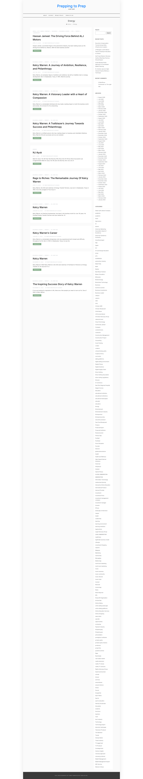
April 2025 (101, 125)
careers (97, 298)
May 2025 (100, 124)
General (97, 448)
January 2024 (102, 154)
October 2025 (102, 114)
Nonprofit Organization (101, 598)
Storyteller (98, 706)
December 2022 (102, 179)
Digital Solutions (99, 367)
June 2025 (101, 122)
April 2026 (101, 105)
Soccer (97, 690)
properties (98, 648)
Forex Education (99, 443)
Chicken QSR (98, 306)
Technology (98, 722)
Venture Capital (99, 751)
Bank (96, 266)
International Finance (100, 487)
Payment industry (100, 627)
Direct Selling (98, 372)
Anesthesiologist (99, 240)
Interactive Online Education (102, 485)
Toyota (97, 735)
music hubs (98, 579)
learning (97, 521)
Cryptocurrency (99, 353)
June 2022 (101, 190)
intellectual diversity (100, 482)
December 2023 (102, 156)
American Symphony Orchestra (100, 236)
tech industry (98, 719)
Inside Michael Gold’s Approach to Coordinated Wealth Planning (102, 64)
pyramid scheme (99, 650)
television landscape (100, 727)
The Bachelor (98, 732)
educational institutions (101, 396)
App (96, 242)
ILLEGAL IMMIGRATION (101, 474)
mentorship (98, 555)
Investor (97, 505)
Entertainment (99, 409)
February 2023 (102, 175)
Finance (97, 425)
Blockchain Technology (101, 282)
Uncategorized (99, 748)
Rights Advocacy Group (101, 669)
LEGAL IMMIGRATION (101, 534)
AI (95, 223)
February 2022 (102, 198)
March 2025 (101, 127)
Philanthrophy (99, 629)
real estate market (100, 658)
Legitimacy (98, 537)
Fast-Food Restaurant (101, 422)
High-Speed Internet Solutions (100, 460)
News (96, 590)
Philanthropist (99, 632)
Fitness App (98, 435)
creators (97, 348)
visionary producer (100, 756)
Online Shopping (99, 613)
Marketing (98, 553)
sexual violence (99, 685)
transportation (99, 738)
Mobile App (98, 561)
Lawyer (97, 513)
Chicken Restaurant (100, 308)
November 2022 (102, 180)
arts (96, 256)
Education (98, 390)
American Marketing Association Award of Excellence (100, 231)
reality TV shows (99, 664)
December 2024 (102, 133)
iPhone (97, 508)
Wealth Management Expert (102, 761)
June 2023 (101, 167)
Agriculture (98, 221)
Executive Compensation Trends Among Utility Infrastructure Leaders (101, 45)
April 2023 (101, 171)
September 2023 (102, 162)
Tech (96, 716)
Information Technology (101, 479)
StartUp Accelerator (100, 703)
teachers (97, 714)
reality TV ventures (100, 666)
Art (96, 248)
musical (97, 582)
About (45, 15)
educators (98, 404)
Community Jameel (100, 324)
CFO (96, 303)
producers (98, 645)
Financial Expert (99, 427)
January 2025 (101, 131)
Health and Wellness (100, 456)
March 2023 (101, 173)
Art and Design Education (102, 250)
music (96, 568)
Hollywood (98, 466)
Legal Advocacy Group (101, 531)
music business (99, 571)
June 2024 (101, 144)
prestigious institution (101, 637)
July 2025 (100, 120)
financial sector (99, 433)
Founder (97, 446)
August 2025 (101, 118)
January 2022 (101, 199)
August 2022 (101, 186)
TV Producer (98, 745)
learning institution (100, 526)
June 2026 (101, 101)
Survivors (97, 711)
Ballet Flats (98, 264)
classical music (99, 319)
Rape (96, 653)
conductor (98, 332)
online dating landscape (101, 605)
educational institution (101, 393)
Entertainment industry (101, 411)
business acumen (100, 287)
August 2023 (101, 163)
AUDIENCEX (98, 258)
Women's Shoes (99, 767)
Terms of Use (69, 15)
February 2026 (102, 108)
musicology (98, 587)
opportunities (98, 621)
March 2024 (101, 150)
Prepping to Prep (71, 6)
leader (97, 516)
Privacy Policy (59, 15)
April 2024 (101, 148)
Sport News (98, 695)
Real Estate (98, 656)
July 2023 (101, 165)
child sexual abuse (100, 314)
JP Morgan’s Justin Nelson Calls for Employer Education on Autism (103, 51)
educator (97, 401)
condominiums (99, 330)
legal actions (98, 529)
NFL (96, 595)
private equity (99, 640)
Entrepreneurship (100, 417)
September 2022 (102, 184)
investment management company (101, 499)
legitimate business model (102, 539)
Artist (96, 253)
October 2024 (102, 137)
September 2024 (102, 139)
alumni (97, 226)
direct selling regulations (101, 377)
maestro (97, 547)
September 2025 (102, 116)
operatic (97, 619)
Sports (97, 698)
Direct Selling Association (102, 374)
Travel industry (99, 740)
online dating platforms (101, 608)
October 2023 (102, 160)
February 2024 (102, 152)
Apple (96, 245)
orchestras (98, 624)
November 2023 (102, 158)
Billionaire (98, 277)
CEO (72, 31)
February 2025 (102, 129)
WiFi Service (98, 764)
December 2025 (102, 112)
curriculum (98, 356)
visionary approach (100, 753)
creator (97, 345)
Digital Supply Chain (100, 369)
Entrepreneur (98, 414)
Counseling (98, 340)
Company (97, 327)
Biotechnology (99, 279)
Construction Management (102, 335)
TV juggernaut (99, 743)
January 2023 (102, 177)
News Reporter (99, 592)
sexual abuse (98, 682)
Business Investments (101, 290)
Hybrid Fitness (99, 472)
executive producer (100, 419)
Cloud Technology (100, 322)
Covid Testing (99, 343)
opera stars (98, 616)
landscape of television (101, 510)
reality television (99, 661)
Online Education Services (102, 611)
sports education (99, 701)
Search (97, 29)
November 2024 (102, 135)
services (97, 679)
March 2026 (101, 107)
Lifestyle (97, 542)
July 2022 (100, 188)
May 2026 (100, 103)
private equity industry (101, 642)
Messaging (98, 558)
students (97, 709)
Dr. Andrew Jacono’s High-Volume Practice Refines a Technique (102, 70)
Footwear (97, 441)
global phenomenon (100, 451)
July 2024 (101, 143)
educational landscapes (101, 398)
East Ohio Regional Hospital (102, 385)
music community (100, 574)
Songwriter (98, 693)
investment (98, 493)
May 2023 (101, 169)
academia (97, 213)
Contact (50, 15)
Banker (97, 269)
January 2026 (101, 110)
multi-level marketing (101, 566)
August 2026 (101, 97)
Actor (96, 218)
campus (97, 295)
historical (97, 464)
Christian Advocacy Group (102, 316)
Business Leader (64, 31)
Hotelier (97, 469)
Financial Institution (100, 430)
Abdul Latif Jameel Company (41, 31)
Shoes (97, 687)
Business (54, 31)
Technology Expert (100, 724)
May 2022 (100, 192)
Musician (97, 584)
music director (99, 576)
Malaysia (97, 550)
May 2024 (101, 146)
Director (97, 380)
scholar (97, 674)
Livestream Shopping (101, 545)
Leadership (36, 32)
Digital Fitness (99, 364)
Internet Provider (99, 490)
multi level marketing (100, 563)
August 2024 (101, 141)
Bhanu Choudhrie (100, 274)
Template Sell (84, 775)
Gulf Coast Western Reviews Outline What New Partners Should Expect (102, 58)
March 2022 (101, 196)
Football (97, 438)
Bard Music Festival (100, 271)
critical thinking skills (100, 351)
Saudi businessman (100, 672)
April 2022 (101, 194)
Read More (37, 50)
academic (97, 216)
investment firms (99, 495)
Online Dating (98, 603)
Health (97, 454)
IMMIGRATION (99, 477)
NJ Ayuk (37, 152)
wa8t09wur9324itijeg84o (52, 43)
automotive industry (100, 261)
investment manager (100, 502)
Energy (78, 31)
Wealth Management (100, 759)
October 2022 (102, 182)
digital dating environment (102, 361)
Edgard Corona (99, 388)
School (97, 677)
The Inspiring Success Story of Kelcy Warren (57, 284)
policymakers (98, 635)
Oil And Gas (54, 62)
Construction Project (100, 337)
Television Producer (100, 730)
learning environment (101, 524)
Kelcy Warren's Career (45, 232)
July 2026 (100, 99)
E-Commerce (98, 382)
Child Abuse (98, 311)
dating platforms (99, 359)
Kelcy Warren (40, 207)
